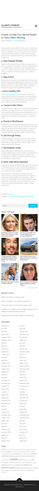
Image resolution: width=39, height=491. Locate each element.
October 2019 (24, 432)
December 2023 (6, 366)
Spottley (25, 470)
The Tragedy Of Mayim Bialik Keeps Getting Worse (28, 283)
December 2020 (6, 415)
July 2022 (22, 389)
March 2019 (23, 438)
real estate (11, 470)
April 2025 (22, 346)
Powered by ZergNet (32, 287)
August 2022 (5, 389)
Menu (35, 26)
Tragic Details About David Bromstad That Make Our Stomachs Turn (9, 258)
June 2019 (22, 435)
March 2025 (4, 349)
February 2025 (24, 349)
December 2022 (6, 383)
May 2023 (22, 375)
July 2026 (22, 326)
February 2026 (24, 331)
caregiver (9, 451)
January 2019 (23, 441)
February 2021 (5, 412)
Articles (11, 194)
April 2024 (4, 360)
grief (9, 460)
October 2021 (24, 400)
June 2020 (4, 423)
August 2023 (5, 372)
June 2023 (4, 375)
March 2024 (23, 360)
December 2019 (6, 432)
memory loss (27, 465)
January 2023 (23, 380)
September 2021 (6, 403)
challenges (23, 451)
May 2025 (4, 346)
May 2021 (4, 409)
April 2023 (4, 377)
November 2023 (24, 366)
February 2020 (5, 429)
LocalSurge (33, 462)
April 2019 (4, 438)
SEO (15, 470)
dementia (34, 454)
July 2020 (22, 421)
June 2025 (22, 343)
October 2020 (5, 418)
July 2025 (4, 343)
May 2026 (22, 329)
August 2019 (5, 435)
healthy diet (4, 179)
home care (28, 460)
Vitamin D (3, 472)
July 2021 (4, 406)
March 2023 (23, 377)
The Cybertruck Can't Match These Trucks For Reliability (29, 258)
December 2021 (24, 398)
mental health (22, 196)
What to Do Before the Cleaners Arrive (12, 297)
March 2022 (4, 395)
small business (20, 470)
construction (17, 454)
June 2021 (22, 406)
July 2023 (22, 372)
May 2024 (22, 357)
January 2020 (23, 429)
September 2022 (24, 386)
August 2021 (23, 403)
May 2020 (22, 423)
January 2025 (5, 352)
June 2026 (4, 329)
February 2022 (24, 395)
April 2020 (4, 426)
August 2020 (5, 421)
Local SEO (27, 462)
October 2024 (5, 354)
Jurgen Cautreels (9, 462)
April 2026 (4, 331)
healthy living (21, 460)
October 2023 (5, 369)
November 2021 (6, 400)
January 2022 (5, 398)
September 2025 (6, 340)
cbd (13, 451)
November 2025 (6, 337)
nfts (28, 468)
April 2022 (22, 392)
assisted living (30, 449)
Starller (30, 470)
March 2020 (23, 426)
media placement (6, 465)
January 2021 (23, 412)
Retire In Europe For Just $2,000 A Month (10, 282)
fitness (33, 456)
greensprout (4, 460)
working (31, 196)
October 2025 (24, 337)
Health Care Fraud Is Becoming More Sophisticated (16, 305)
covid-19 (29, 453)
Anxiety (25, 449)
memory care (19, 465)
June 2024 (4, 357)
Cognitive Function (30, 451)
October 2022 (5, 386)
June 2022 (4, 392)
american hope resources (16, 449)
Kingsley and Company (19, 462)
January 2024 (23, 363)
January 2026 (5, 334)
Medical (13, 465)
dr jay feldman (16, 456)
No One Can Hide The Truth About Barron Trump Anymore (28, 234)
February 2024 (5, 363)
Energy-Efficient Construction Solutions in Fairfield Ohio (17, 315)
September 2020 (24, 418)
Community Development (7, 453)
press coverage (33, 468)
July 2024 (22, 354)
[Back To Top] (19, 480)
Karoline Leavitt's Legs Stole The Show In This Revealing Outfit (9, 234)
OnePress (26, 484)
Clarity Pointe (10, 25)
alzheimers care (5, 449)
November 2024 (24, 352)
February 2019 (5, 441)
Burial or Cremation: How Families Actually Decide (16, 301)
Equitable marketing (25, 456)
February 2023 (5, 380)
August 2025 (23, 340)
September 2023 (24, 369)
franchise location (30, 52)
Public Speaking (5, 470)
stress (33, 470)
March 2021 (23, 409)
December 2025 (24, 334)
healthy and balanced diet (12, 94)
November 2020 (24, 415)
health (14, 459)
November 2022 (24, 383)
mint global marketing (20, 468)
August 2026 (5, 326)
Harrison (22, 41)
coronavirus (24, 453)
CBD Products (17, 451)
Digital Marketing (6, 456)
